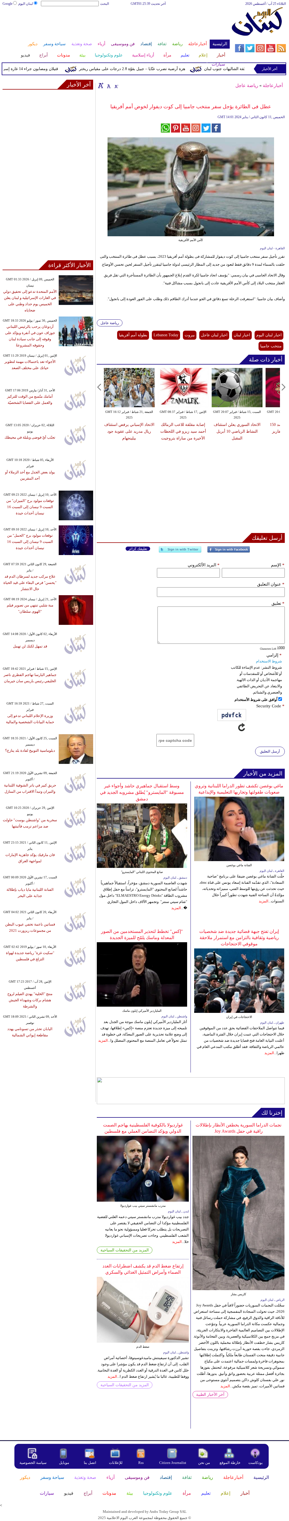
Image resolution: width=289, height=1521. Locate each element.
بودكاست (255, 1463)
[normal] (108, 85)
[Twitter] (180, 552)
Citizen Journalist (172, 1463)
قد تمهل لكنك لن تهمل (30, 646)
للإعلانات (115, 1463)
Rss (141, 1463)
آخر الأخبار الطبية (210, 1394)
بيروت (190, 335)
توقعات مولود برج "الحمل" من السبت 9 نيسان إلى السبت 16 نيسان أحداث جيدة (30, 541)
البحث (104, 4)
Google (7, 4)
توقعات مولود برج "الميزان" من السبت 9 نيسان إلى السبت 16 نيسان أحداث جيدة (30, 507)
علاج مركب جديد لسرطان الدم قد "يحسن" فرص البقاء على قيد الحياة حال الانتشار (29, 582)
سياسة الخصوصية (33, 1463)
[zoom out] (116, 85)
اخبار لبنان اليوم (269, 335)
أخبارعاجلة (273, 85)
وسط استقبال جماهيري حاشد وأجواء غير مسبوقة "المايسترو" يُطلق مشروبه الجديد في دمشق (142, 792)
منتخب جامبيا (271, 346)
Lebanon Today (166, 335)
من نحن (204, 1463)
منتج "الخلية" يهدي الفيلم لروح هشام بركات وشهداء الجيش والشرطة (29, 1000)
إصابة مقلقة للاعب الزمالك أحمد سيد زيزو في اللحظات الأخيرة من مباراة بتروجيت (183, 431)
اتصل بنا (90, 1463)
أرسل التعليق (270, 751)
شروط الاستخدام (269, 661)
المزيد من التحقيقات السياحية (124, 1250)
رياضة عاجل (246, 85)
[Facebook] (228, 552)
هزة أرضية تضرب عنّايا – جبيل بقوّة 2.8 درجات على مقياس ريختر (149, 69)
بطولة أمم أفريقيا (133, 335)
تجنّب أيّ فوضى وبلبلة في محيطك (30, 437)
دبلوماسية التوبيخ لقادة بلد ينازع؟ (30, 750)
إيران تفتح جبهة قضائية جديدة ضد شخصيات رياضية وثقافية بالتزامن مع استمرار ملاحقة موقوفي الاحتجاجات (239, 937)
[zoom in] (101, 85)
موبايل (64, 1463)
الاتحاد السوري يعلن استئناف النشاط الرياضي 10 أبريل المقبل (237, 431)
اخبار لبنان (242, 335)
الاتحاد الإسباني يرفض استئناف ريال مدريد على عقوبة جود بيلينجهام (129, 431)
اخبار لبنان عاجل (214, 335)
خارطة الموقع (230, 1463)
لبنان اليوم (25, 4)
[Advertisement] (115, 25)
